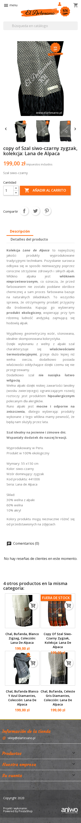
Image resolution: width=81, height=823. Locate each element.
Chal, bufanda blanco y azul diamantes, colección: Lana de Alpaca (22, 697)
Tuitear (35, 211)
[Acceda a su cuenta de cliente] (60, 4)
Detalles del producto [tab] (29, 239)
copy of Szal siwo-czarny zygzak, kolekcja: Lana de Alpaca (58, 640)
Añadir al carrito (45, 190)
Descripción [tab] (20, 231)
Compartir (24, 211)
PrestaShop (26, 811)
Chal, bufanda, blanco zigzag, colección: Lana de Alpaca (22, 638)
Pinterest (46, 211)
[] (75, 22)
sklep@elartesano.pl (21, 738)
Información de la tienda (26, 731)
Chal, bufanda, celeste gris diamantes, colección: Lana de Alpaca (58, 697)
